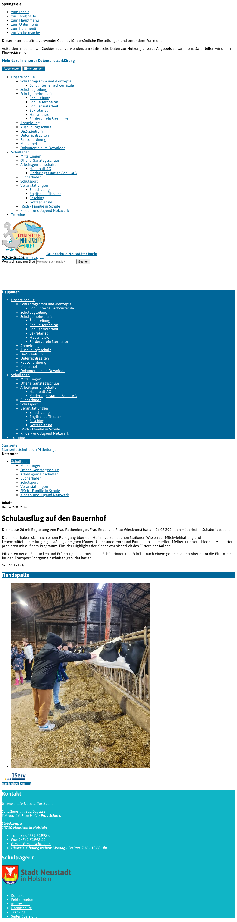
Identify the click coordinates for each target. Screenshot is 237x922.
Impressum (20, 904)
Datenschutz (21, 908)
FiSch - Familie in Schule (40, 206)
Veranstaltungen (34, 185)
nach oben (10, 784)
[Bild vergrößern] (80, 766)
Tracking (18, 912)
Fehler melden (23, 899)
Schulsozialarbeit (44, 106)
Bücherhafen (30, 177)
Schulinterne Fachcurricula (52, 85)
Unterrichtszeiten (34, 135)
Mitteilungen (30, 156)
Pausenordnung (33, 139)
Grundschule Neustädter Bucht (27, 803)
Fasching (37, 198)
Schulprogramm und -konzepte (46, 81)
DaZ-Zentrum (31, 131)
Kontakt (17, 895)
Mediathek (29, 144)
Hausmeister (40, 114)
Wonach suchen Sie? (18, 261)
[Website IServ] (16, 779)
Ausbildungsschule (35, 127)
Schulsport (29, 181)
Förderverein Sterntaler (49, 119)
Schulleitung (40, 98)
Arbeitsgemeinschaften (39, 164)
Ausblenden (11, 68)
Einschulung (40, 189)
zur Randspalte (23, 16)
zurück (25, 784)
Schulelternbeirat (44, 102)
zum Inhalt (20, 12)
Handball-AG (40, 169)
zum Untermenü (24, 24)
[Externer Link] (118, 875)
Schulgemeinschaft (36, 94)
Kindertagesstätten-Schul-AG (53, 173)
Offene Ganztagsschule (39, 160)
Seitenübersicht (24, 916)
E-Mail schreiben (31, 844)
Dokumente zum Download (42, 148)
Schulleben (20, 152)
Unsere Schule (23, 77)
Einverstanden (33, 68)
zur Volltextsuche (25, 33)
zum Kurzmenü (23, 28)
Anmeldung (30, 123)
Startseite (9, 449)
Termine (18, 214)
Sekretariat (39, 110)
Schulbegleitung (33, 89)
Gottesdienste (41, 202)
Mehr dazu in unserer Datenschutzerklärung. (38, 60)
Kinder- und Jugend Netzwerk (44, 210)
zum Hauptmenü (25, 20)
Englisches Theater (45, 194)
